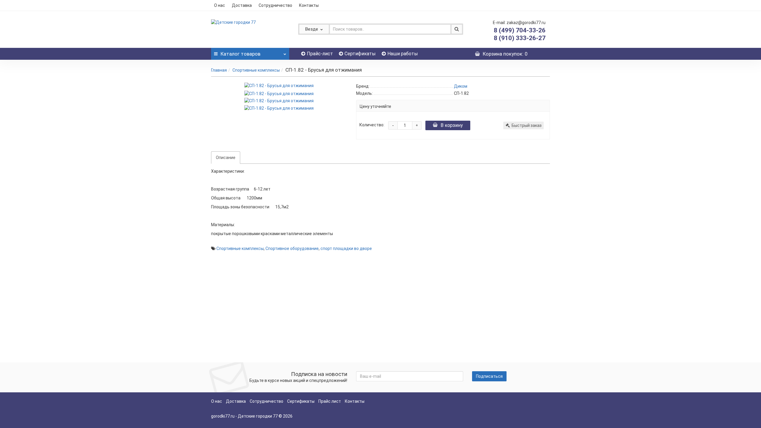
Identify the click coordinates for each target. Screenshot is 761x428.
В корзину (452, 125)
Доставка (242, 5)
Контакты (309, 5)
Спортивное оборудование (292, 248)
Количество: (371, 124)
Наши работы (402, 53)
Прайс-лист (320, 53)
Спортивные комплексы (256, 70)
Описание (225, 157)
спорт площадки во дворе (346, 248)
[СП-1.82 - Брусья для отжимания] (279, 86)
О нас (219, 5)
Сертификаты (360, 53)
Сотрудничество (275, 5)
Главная (219, 70)
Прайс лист (329, 401)
